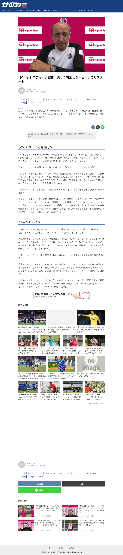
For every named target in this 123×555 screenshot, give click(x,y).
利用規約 (71, 548)
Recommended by (94, 403)
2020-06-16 (30, 89)
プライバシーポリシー (57, 548)
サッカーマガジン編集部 (36, 92)
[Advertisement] (61, 432)
